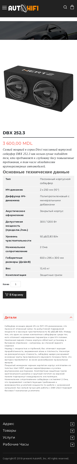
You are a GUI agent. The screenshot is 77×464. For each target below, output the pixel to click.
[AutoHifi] (20, 8)
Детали (11, 317)
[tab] (38, 317)
